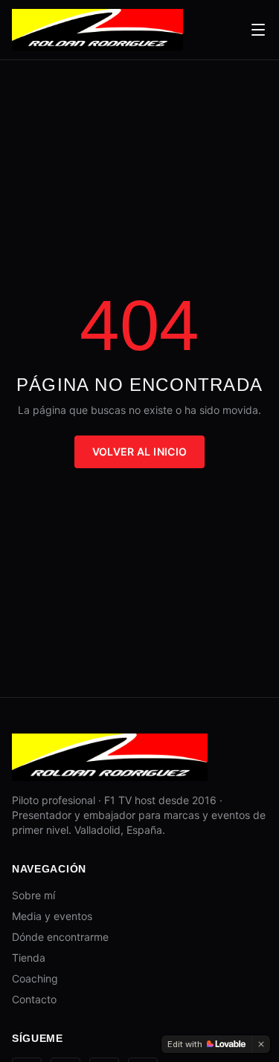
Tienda (28, 957)
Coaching (35, 978)
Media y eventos (52, 916)
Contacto (34, 999)
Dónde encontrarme (60, 936)
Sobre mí (33, 895)
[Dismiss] (261, 1044)
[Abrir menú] (258, 30)
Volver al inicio (139, 451)
